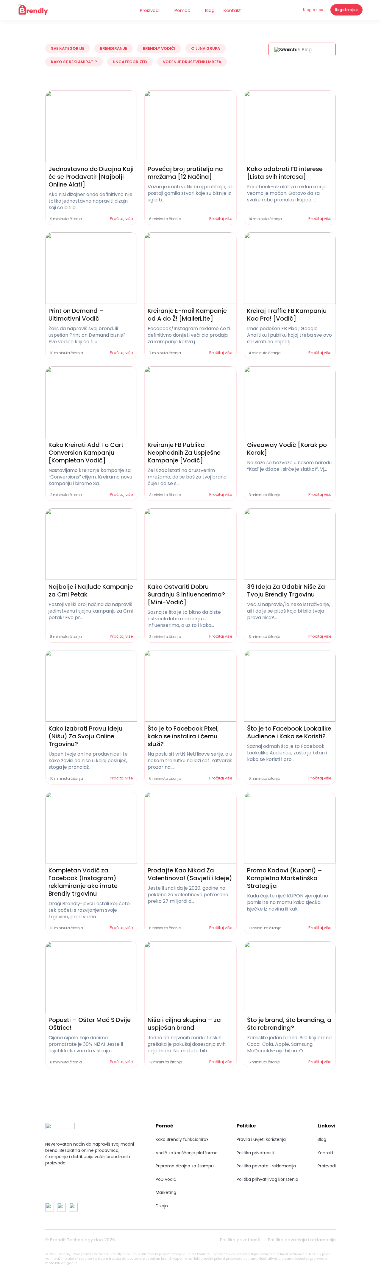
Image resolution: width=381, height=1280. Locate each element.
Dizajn (162, 1206)
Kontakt (232, 10)
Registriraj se (346, 9)
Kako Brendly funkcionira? (182, 1139)
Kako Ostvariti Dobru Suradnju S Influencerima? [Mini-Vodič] (186, 594)
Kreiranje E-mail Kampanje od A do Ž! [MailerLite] (187, 315)
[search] (285, 49)
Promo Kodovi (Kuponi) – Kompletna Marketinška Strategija (284, 878)
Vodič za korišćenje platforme (187, 1153)
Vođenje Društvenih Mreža (192, 62)
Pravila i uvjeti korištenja (261, 1139)
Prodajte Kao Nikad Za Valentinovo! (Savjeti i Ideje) (190, 874)
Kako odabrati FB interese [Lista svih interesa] (285, 173)
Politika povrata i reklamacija (266, 1166)
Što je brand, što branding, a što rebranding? (289, 1024)
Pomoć (182, 10)
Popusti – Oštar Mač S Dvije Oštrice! (90, 1024)
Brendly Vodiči (159, 48)
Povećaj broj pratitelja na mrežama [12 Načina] (185, 173)
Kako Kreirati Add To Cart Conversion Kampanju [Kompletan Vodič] (86, 453)
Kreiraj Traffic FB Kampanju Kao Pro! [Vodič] (287, 315)
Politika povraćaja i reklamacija (302, 1240)
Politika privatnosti (255, 1153)
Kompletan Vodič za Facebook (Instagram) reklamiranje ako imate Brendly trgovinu (83, 882)
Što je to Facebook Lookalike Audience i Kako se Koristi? (289, 732)
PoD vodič (166, 1179)
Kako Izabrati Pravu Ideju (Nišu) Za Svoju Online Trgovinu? (86, 736)
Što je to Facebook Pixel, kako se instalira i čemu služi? (183, 736)
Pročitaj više (122, 218)
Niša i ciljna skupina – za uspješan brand (184, 1024)
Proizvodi (150, 10)
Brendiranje (113, 48)
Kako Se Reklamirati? (74, 62)
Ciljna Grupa (205, 48)
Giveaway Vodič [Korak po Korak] (287, 449)
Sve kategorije (67, 48)
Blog (210, 10)
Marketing (166, 1192)
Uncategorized (130, 62)
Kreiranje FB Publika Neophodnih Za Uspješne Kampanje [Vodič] (184, 453)
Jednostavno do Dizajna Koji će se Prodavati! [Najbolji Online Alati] (91, 177)
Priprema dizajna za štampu (185, 1166)
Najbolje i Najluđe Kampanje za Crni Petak (91, 590)
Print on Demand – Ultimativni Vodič (76, 315)
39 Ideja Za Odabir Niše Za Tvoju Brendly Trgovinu (286, 590)
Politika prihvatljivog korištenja (267, 1179)
